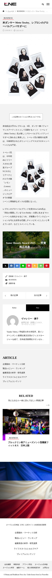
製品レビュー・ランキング (14, 368)
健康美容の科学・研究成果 (14, 373)
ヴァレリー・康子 (20, 276)
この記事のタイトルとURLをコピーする (26, 117)
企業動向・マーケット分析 (14, 364)
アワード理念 (27, 564)
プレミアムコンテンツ (12, 381)
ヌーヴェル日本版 (41, 564)
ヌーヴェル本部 (8, 568)
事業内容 (16, 564)
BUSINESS (12, 280)
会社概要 (7, 564)
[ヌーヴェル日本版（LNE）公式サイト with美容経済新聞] (10, 4)
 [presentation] (47, 405)
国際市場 (12, 283)
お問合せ (46, 568)
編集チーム (21, 568)
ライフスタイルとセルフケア (15, 377)
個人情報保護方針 (33, 568)
